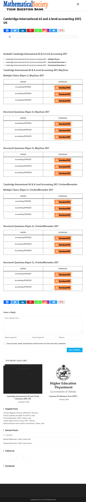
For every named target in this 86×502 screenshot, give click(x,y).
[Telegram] (53, 30)
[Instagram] (45, 30)
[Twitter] (15, 30)
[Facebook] (7, 30)
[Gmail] (61, 30)
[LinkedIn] (27, 457)
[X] (7, 457)
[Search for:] (81, 4)
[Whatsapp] (38, 30)
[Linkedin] (22, 30)
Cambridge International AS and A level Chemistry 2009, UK (23, 397)
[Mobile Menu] (78, 4)
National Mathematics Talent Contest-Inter (17, 439)
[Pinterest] (30, 30)
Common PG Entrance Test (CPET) (63, 396)
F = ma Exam (7, 435)
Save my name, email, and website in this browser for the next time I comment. (36, 343)
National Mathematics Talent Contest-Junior (17, 443)
